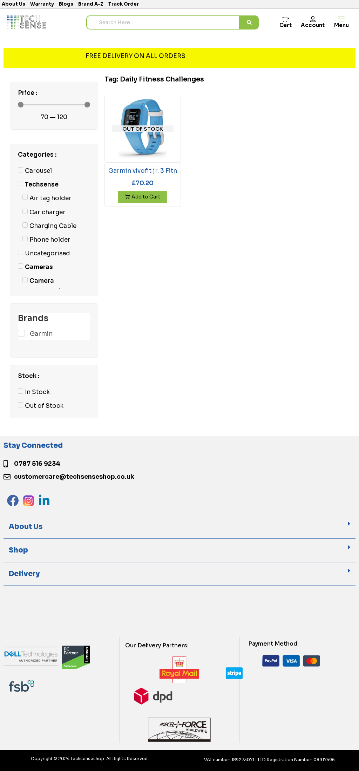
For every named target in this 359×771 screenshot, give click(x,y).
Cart (285, 25)
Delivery (24, 573)
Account (313, 25)
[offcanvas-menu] (341, 19)
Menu (341, 25)
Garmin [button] (41, 334)
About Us (26, 526)
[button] (179, 527)
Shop (18, 550)
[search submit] (249, 22)
